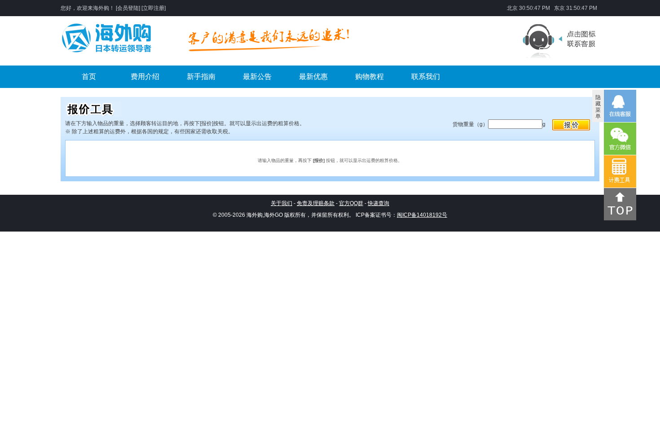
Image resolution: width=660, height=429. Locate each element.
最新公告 (257, 76)
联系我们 (425, 76)
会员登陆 (128, 8)
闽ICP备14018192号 (422, 215)
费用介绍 (145, 76)
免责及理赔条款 (315, 203)
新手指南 (201, 76)
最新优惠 (313, 76)
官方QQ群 (351, 203)
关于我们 (281, 203)
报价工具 (571, 125)
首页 (89, 76)
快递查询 (378, 203)
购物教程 (369, 76)
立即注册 (153, 8)
